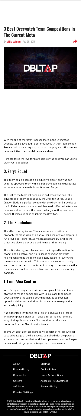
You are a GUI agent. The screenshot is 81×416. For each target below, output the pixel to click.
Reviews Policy (48, 386)
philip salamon (14, 41)
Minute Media (17, 401)
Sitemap (45, 363)
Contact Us (19, 375)
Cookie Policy (48, 369)
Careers (17, 380)
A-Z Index (18, 386)
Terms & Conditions (51, 375)
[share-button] (75, 41)
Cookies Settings (23, 392)
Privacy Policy (21, 369)
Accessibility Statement (54, 380)
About (16, 363)
